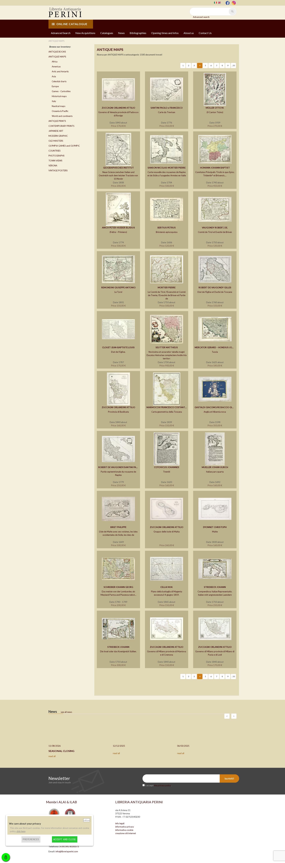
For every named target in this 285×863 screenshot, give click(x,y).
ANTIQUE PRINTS (57, 121)
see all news (66, 712)
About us (189, 32)
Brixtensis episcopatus (166, 232)
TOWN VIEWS (55, 160)
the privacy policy (162, 785)
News (121, 32)
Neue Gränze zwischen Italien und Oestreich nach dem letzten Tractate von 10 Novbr (118, 175)
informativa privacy (124, 826)
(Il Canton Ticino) (215, 112)
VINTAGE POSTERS (58, 170)
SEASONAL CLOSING (61, 750)
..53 (233, 65)
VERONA (52, 165)
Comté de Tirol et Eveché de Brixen (215, 232)
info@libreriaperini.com (67, 851)
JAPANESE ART (55, 131)
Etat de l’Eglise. (118, 352)
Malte (215, 531)
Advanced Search (60, 32)
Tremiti (166, 471)
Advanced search (201, 17)
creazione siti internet (125, 833)
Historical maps (59, 96)
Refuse (87, 820)
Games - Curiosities (61, 91)
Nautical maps (58, 106)
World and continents (62, 116)
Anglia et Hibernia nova (215, 411)
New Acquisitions (85, 32)
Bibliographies (138, 32)
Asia (54, 76)
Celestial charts (59, 81)
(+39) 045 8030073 (69, 846)
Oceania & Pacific (60, 111)
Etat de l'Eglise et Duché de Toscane (215, 292)
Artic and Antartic (60, 71)
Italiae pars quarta (215, 471)
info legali (119, 823)
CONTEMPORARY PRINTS (61, 126)
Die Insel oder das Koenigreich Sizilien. (118, 651)
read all (52, 756)
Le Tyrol (118, 292)
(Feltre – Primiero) (118, 232)
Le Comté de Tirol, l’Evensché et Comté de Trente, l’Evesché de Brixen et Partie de (167, 295)
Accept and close (64, 839)
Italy (54, 101)
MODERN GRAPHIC (58, 136)
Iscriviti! (229, 778)
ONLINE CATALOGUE (71, 24)
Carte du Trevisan (166, 112)
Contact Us (205, 32)
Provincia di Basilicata (118, 411)
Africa (54, 61)
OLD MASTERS (55, 140)
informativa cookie (124, 830)
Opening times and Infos (165, 32)
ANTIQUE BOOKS (57, 51)
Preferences (31, 839)
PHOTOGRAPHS (56, 155)
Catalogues (106, 32)
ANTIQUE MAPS (57, 56)
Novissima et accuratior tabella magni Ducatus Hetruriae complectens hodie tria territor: (167, 355)
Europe (55, 86)
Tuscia (215, 352)
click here (20, 831)
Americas (56, 66)
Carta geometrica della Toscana (166, 411)
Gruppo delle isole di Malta (167, 531)
